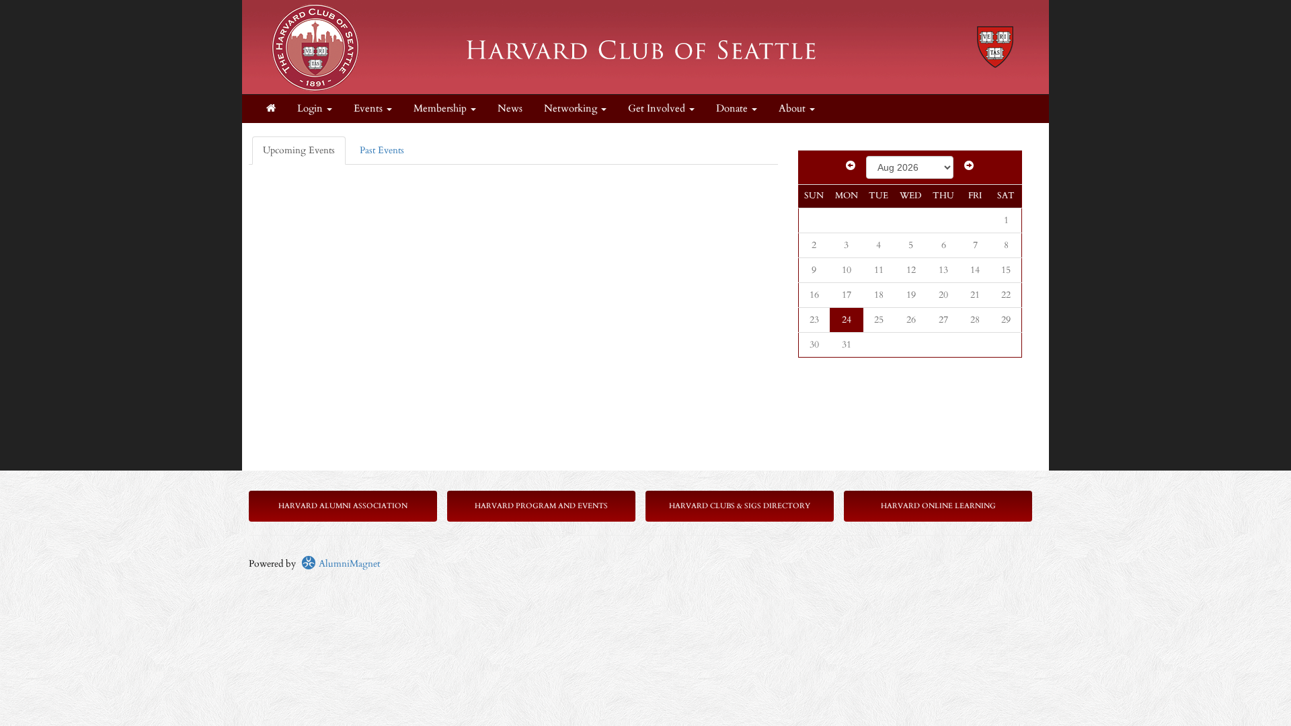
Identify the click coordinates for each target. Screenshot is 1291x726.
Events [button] (369, 109)
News (510, 109)
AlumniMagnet (348, 563)
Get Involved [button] (658, 109)
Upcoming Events (299, 150)
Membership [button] (441, 109)
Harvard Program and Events (541, 506)
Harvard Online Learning (938, 506)
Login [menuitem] (311, 109)
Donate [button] (733, 109)
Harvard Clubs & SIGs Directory (739, 506)
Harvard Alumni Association (342, 506)
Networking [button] (572, 109)
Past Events (382, 150)
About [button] (793, 109)
